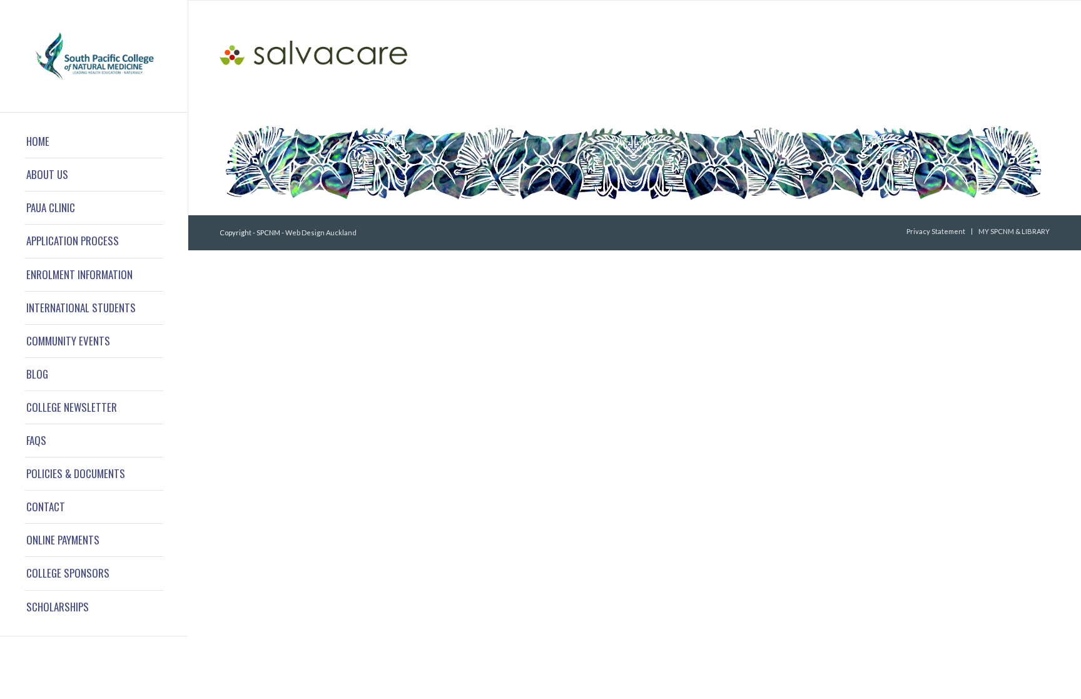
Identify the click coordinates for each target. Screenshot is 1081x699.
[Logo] (94, 56)
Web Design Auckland (321, 232)
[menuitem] (93, 141)
